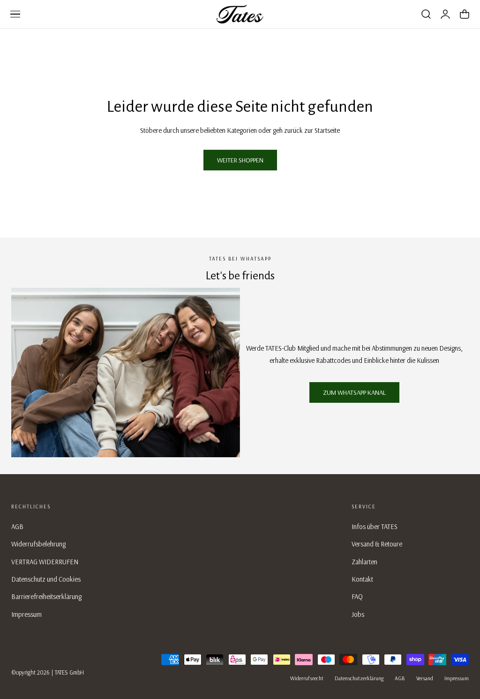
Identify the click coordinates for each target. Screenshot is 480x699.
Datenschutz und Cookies (46, 579)
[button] (15, 14)
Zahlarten (364, 561)
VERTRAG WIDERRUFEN (44, 561)
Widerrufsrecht (306, 678)
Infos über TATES (375, 526)
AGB (17, 526)
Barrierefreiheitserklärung (46, 596)
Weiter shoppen (240, 160)
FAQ (357, 596)
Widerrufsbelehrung (38, 543)
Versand (424, 678)
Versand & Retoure (377, 543)
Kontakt (362, 579)
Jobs (358, 614)
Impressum (26, 614)
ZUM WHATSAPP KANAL (354, 392)
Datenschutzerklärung (359, 678)
